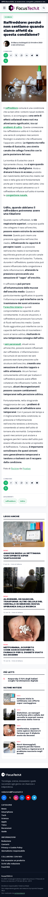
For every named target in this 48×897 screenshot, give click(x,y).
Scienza (8, 17)
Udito (22, 501)
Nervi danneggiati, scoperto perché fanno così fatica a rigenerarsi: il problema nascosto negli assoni (30, 749)
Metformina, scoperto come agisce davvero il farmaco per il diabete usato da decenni (23, 651)
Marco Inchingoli (20, 42)
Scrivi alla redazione (10, 864)
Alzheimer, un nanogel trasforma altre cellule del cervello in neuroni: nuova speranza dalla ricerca (22, 603)
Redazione (6, 841)
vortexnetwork (19, 893)
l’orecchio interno (13, 307)
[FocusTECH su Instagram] (16, 797)
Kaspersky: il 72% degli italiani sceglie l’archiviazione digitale (23, 680)
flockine (15, 468)
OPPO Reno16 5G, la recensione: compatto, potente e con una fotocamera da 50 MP (24, 1)
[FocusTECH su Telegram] (34, 797)
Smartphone (7, 812)
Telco (4, 825)
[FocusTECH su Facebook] (4, 797)
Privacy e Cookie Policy (11, 847)
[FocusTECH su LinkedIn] (22, 797)
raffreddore (10, 501)
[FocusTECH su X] (10, 797)
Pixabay (27, 468)
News (5, 550)
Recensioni (6, 828)
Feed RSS (5, 867)
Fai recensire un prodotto (13, 860)
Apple (4, 822)
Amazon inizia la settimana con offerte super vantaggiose (21, 555)
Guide (4, 831)
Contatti (5, 844)
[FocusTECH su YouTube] (28, 797)
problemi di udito (12, 127)
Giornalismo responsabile (13, 851)
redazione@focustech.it (12, 792)
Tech (3, 815)
